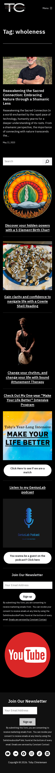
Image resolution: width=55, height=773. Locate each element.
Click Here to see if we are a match (27, 470)
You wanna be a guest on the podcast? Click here (27, 557)
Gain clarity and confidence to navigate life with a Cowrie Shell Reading (27, 301)
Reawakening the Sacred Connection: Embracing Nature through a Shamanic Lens (26, 97)
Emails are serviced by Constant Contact (28, 619)
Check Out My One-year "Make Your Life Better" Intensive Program (27, 400)
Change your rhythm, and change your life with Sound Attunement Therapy (27, 377)
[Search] (47, 161)
